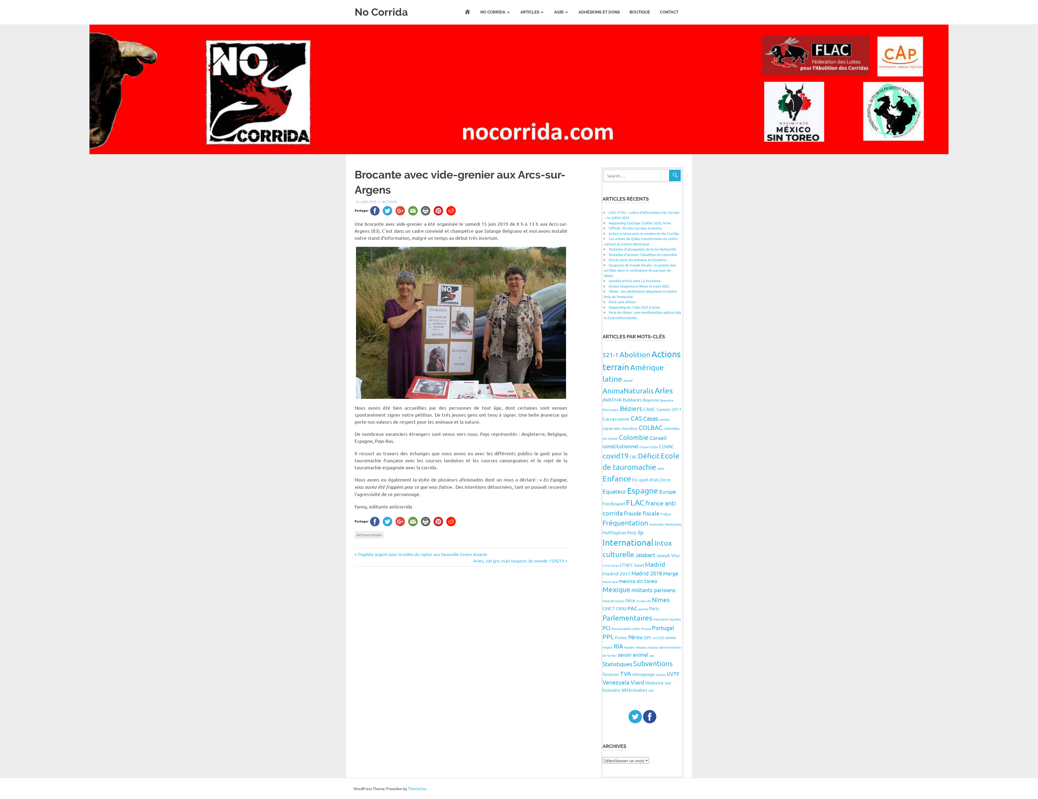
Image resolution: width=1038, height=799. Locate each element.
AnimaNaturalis (628, 390)
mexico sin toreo (638, 581)
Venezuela (616, 682)
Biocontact (611, 409)
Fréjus (666, 513)
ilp (640, 532)
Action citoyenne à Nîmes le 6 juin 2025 (639, 286)
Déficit (649, 456)
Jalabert (645, 554)
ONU (621, 608)
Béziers (631, 408)
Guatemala (656, 524)
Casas (650, 418)
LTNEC (626, 565)
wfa (651, 690)
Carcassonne (616, 419)
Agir (559, 12)
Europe (667, 491)
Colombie (633, 437)
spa (651, 655)
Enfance (617, 478)
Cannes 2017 (669, 409)
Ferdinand (614, 503)
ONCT (609, 608)
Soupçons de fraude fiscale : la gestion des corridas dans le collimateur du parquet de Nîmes (640, 270)
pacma (643, 609)
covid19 (615, 455)
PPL (608, 636)
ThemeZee (417, 788)
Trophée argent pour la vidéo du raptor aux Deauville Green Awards (422, 554)
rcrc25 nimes (664, 637)
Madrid (655, 564)
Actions (389, 201)
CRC (633, 456)
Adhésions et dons (599, 12)
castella (664, 419)
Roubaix (629, 647)
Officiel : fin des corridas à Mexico (635, 228)
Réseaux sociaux (647, 647)
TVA (625, 673)
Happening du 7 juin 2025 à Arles (634, 307)
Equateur (614, 491)
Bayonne (651, 399)
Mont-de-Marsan (613, 601)
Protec (621, 637)
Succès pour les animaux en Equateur (638, 259)
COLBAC (651, 427)
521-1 (610, 355)
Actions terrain (369, 534)
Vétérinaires (634, 690)
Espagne (642, 490)
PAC (632, 608)
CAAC (649, 409)
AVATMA (612, 399)
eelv (660, 468)
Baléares (632, 399)
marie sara (610, 581)
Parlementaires (627, 617)
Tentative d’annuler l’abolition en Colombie (643, 254)
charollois (629, 428)
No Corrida (381, 12)
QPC (648, 637)
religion (608, 647)
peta (636, 628)
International (628, 542)
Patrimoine (660, 619)
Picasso (646, 628)
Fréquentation (625, 523)
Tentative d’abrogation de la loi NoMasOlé (642, 249)
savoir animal (633, 654)
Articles (529, 12)
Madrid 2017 (616, 573)
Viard (637, 682)
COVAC (666, 446)
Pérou (635, 636)
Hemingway (673, 524)
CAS (636, 418)
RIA (618, 646)
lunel (639, 565)
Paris (654, 608)
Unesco (661, 674)
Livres (614, 565)
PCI (606, 627)
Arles (664, 390)
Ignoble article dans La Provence (635, 280)
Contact (669, 12)
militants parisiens (653, 589)
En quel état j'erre (651, 479)
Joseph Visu (668, 555)
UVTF (673, 673)
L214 (606, 565)
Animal (628, 380)
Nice (630, 600)
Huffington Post (620, 532)
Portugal (663, 627)
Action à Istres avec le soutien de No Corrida (644, 233)
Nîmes (661, 600)
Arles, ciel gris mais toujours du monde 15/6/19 (518, 560)
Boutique (640, 12)
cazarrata (611, 428)
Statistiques (617, 663)
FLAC (635, 502)
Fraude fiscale (642, 513)
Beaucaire (666, 400)
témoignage (643, 674)
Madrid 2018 (646, 573)
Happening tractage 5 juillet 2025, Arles (640, 223)
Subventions (653, 663)
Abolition (635, 354)
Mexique (616, 589)
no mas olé (643, 601)
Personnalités (621, 628)
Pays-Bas (675, 619)
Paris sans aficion (622, 301)
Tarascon (611, 674)
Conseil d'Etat (649, 447)
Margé (670, 573)
